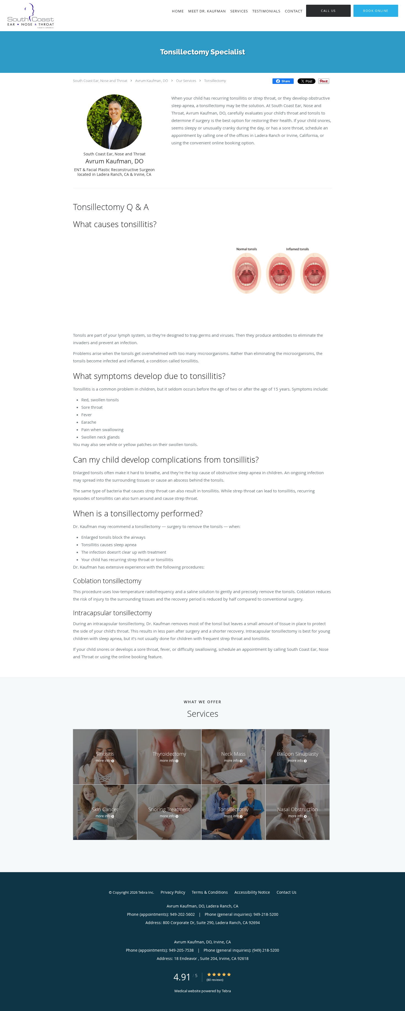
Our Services (186, 80)
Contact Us (286, 892)
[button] (375, 10)
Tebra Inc (145, 892)
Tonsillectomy (215, 80)
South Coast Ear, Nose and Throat (100, 80)
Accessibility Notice (252, 892)
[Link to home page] (37, 15)
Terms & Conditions (210, 892)
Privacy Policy (173, 892)
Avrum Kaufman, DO (151, 80)
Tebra (226, 990)
